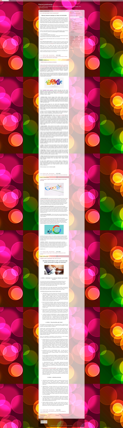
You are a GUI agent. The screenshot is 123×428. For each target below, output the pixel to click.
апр (72, 32)
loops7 (65, 425)
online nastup (44, 57)
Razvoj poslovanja (45, 4)
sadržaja (52, 43)
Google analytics (45, 411)
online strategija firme (62, 411)
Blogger (71, 425)
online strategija (54, 57)
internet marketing (45, 56)
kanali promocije (55, 174)
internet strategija (50, 174)
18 (71, 20)
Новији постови (43, 415)
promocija (60, 174)
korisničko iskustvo (61, 56)
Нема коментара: (52, 55)
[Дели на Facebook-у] (59, 55)
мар (72, 31)
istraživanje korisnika (52, 56)
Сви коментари (43, 422)
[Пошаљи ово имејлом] (56, 55)
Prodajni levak (78, 43)
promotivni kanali (64, 174)
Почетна (57, 415)
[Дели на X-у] (58, 55)
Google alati (74, 43)
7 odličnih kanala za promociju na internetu (48, 62)
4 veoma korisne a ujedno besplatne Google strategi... (77, 25)
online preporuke (49, 57)
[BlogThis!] (57, 55)
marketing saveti (79, 37)
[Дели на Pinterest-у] (60, 55)
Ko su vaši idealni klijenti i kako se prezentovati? (49, 13)
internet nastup (45, 174)
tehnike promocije (79, 40)
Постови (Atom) (48, 417)
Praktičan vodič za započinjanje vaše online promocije (50, 258)
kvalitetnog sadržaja (59, 92)
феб (73, 21)
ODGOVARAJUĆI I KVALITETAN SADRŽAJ (49, 368)
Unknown (72, 12)
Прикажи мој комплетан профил (75, 13)
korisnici (56, 56)
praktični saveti (42, 412)
